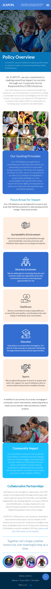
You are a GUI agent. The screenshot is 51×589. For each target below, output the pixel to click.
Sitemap (14, 580)
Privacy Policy (24, 580)
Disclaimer (35, 580)
